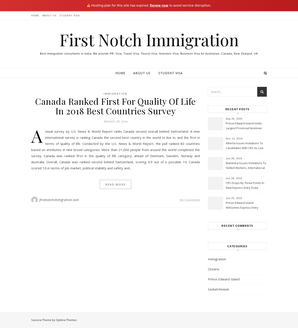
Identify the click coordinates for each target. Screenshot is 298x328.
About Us (49, 15)
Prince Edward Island (224, 279)
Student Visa (70, 15)
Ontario (213, 269)
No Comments (190, 200)
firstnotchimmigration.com (59, 200)
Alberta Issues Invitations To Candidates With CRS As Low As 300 (244, 146)
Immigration (115, 94)
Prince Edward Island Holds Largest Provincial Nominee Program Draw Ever (244, 126)
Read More (115, 184)
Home (35, 15)
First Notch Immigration (149, 39)
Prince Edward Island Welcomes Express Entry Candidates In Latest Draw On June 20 (245, 205)
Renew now (159, 5)
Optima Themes (66, 320)
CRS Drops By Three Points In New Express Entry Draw (245, 185)
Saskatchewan (218, 289)
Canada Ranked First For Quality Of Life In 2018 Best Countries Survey (115, 106)
